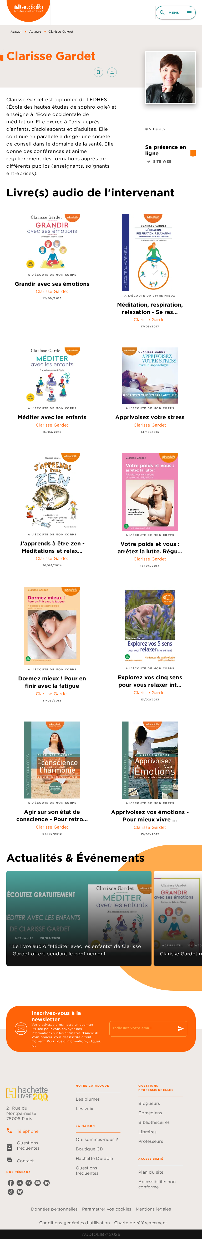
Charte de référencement (140, 1222)
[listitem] (10, 1182)
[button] (105, 72)
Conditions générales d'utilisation (74, 1222)
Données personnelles (54, 1209)
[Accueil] (28, 12)
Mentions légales (153, 1209)
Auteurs (35, 31)
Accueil (16, 31)
